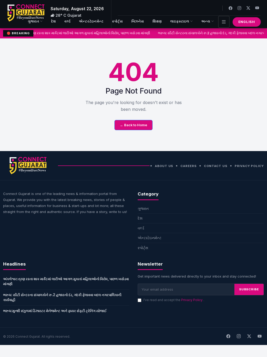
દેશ (53, 21)
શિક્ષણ (157, 21)
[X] (249, 336)
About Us (164, 166)
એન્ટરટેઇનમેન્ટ (91, 21)
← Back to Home (133, 125)
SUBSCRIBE (249, 289)
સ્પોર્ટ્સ (117, 21)
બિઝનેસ (137, 21)
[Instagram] (239, 8)
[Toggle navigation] (223, 22)
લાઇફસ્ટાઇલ (179, 21)
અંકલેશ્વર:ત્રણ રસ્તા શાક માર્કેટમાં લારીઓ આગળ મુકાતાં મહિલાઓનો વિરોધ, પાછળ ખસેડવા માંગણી (82, 33)
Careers (188, 166)
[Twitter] (248, 8)
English (246, 22)
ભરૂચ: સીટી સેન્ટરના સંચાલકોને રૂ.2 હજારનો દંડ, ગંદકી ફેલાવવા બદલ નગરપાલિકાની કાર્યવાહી (62, 297)
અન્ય (205, 21)
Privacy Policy (249, 166)
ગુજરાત (33, 21)
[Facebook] (230, 8)
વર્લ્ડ (67, 21)
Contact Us (215, 166)
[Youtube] (257, 8)
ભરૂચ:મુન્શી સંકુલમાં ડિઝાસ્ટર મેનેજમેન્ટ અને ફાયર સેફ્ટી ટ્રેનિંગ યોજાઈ (55, 311)
